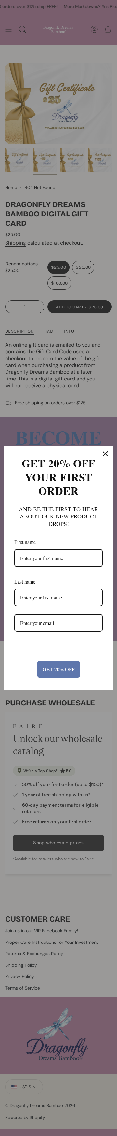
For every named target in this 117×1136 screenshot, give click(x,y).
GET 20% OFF (59, 669)
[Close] (105, 454)
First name (25, 541)
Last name (24, 581)
